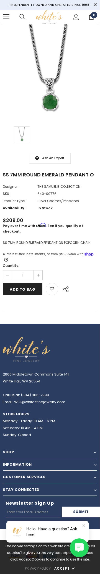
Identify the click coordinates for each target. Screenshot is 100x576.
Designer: (10, 186)
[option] (50, 71)
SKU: (6, 193)
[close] (95, 5)
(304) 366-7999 (35, 395)
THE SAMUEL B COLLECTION (58, 186)
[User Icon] (76, 17)
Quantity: (11, 265)
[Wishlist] (52, 289)
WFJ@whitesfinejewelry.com (39, 402)
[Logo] (49, 17)
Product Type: (14, 201)
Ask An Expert (53, 158)
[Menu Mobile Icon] (6, 17)
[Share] (64, 288)
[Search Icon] (22, 17)
